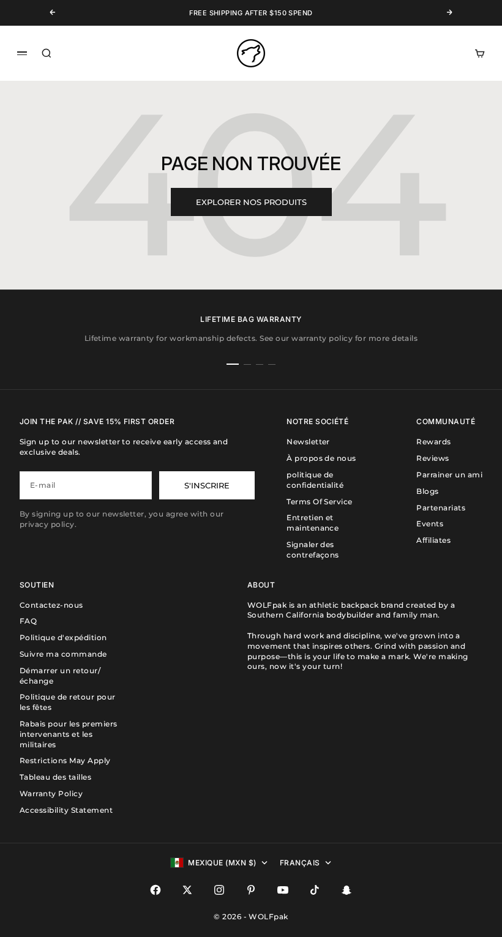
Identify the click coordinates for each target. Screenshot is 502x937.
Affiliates (433, 540)
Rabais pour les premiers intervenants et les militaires (69, 734)
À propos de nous (321, 458)
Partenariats (440, 507)
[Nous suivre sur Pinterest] (251, 890)
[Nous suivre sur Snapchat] (346, 890)
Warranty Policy (51, 793)
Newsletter (308, 441)
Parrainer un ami (449, 474)
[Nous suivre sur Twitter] (187, 890)
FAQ (28, 620)
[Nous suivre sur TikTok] (315, 890)
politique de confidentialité (315, 480)
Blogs (427, 491)
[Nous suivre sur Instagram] (219, 890)
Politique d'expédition (63, 637)
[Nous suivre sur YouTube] (283, 890)
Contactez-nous (51, 605)
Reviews (432, 458)
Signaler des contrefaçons (313, 549)
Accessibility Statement (66, 810)
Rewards (433, 441)
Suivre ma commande (63, 654)
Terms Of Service (320, 501)
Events (429, 523)
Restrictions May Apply (65, 760)
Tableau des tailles (55, 777)
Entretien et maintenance (313, 522)
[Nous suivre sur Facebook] (155, 890)
